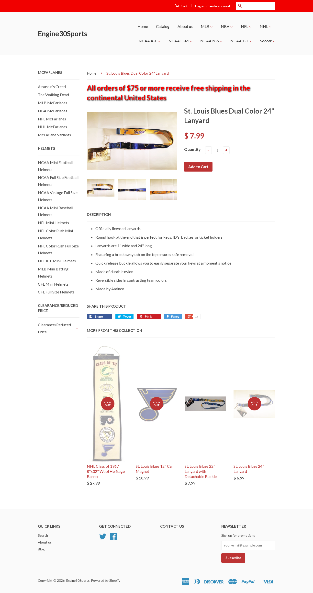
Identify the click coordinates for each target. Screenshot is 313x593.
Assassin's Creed (52, 86)
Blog (41, 549)
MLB (205, 26)
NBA (225, 26)
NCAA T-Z (239, 40)
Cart (184, 6)
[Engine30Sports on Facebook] (113, 538)
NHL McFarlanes (52, 126)
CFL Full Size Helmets (56, 292)
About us (185, 26)
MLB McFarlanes (52, 102)
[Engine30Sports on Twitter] (102, 538)
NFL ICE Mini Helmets (57, 260)
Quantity (192, 149)
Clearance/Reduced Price (54, 328)
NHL (264, 26)
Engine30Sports (62, 33)
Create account (218, 6)
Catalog (162, 26)
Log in (199, 6)
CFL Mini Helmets (53, 284)
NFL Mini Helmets (53, 222)
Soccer (266, 40)
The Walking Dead (53, 94)
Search (43, 535)
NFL (245, 26)
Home (142, 26)
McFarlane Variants (54, 134)
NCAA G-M (179, 40)
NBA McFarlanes (52, 110)
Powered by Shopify (105, 580)
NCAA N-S (210, 40)
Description (99, 214)
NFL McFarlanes (52, 118)
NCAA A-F (148, 40)
